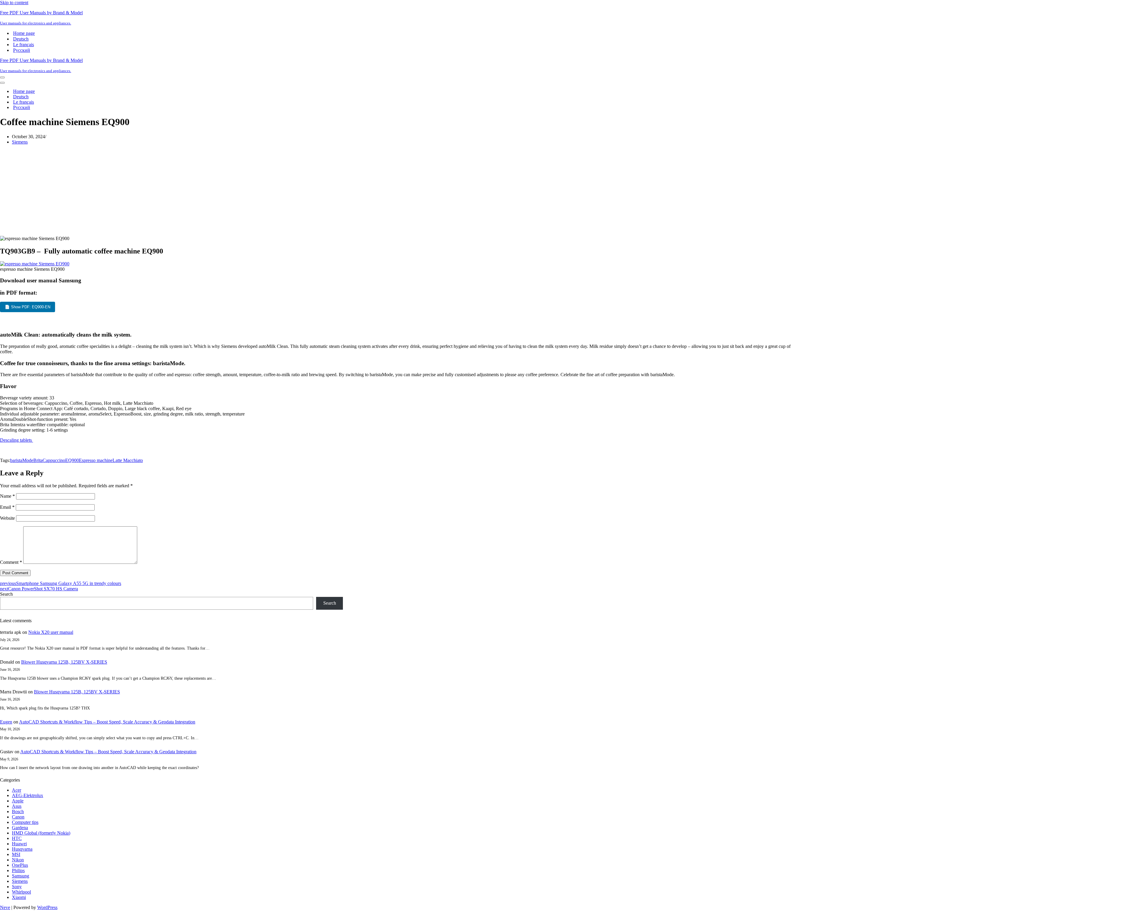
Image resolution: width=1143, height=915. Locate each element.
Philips (18, 870)
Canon (18, 816)
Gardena (20, 827)
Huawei (19, 843)
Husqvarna (22, 849)
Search (6, 594)
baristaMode (21, 460)
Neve (5, 907)
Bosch (18, 811)
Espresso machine (96, 460)
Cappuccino (54, 460)
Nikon (18, 859)
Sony (17, 886)
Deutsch (21, 38)
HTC (17, 838)
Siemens (20, 141)
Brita (38, 460)
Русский (21, 50)
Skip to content (14, 2)
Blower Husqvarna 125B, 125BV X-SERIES (64, 662)
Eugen (6, 721)
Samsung (20, 875)
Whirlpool (21, 891)
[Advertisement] (400, 191)
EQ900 (72, 460)
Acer (16, 790)
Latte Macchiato (128, 460)
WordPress (47, 907)
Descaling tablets (16, 440)
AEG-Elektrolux (27, 795)
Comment (11, 562)
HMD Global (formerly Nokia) (41, 832)
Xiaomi (19, 897)
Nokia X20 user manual (50, 632)
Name (7, 496)
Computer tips (25, 822)
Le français (23, 44)
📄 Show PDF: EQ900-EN (27, 307)
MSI (16, 854)
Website (7, 518)
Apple (18, 800)
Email (7, 507)
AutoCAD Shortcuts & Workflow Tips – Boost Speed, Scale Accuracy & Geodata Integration (107, 721)
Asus (16, 806)
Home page (24, 33)
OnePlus (20, 865)
